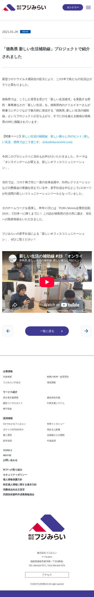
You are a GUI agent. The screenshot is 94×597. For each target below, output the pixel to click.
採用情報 (8, 418)
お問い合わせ (10, 460)
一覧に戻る (47, 331)
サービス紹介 (10, 392)
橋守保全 (7, 409)
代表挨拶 (7, 376)
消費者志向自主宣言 (14, 489)
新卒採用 (7, 441)
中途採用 (51, 441)
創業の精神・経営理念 (58, 376)
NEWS (25, 31)
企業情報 (8, 371)
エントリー (73, 7)
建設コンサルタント (13, 403)
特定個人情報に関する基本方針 (20, 484)
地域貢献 (51, 382)
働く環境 (7, 435)
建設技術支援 (53, 397)
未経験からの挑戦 (55, 435)
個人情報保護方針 (12, 479)
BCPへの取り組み (12, 469)
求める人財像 (53, 429)
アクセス (47, 574)
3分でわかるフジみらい (14, 424)
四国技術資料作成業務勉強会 (18, 494)
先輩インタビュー (55, 424)
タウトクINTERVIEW (13, 429)
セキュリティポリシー (15, 474)
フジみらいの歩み (12, 382)
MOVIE (7, 455)
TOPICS (7, 450)
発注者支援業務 (10, 397)
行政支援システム (55, 403)
